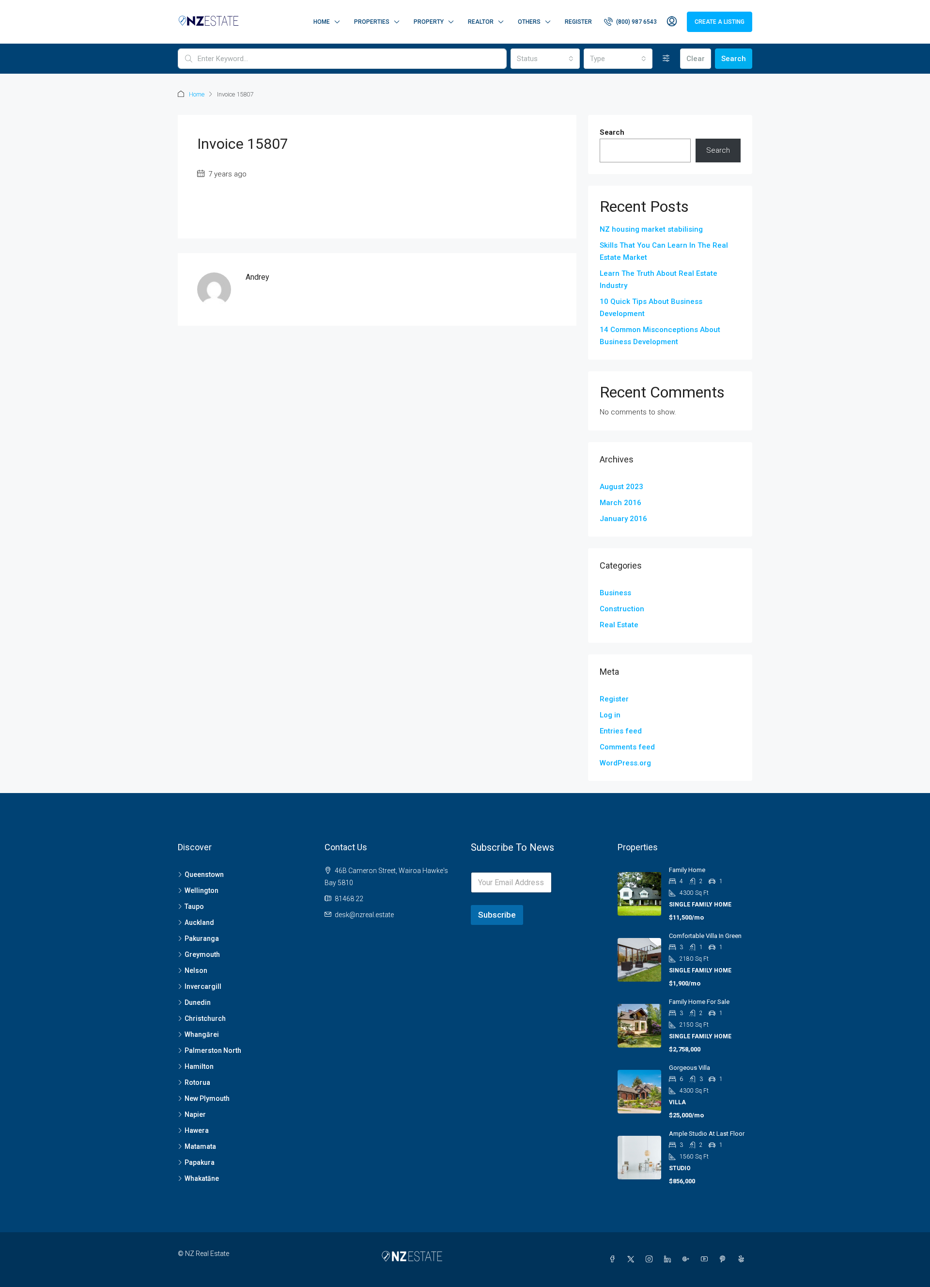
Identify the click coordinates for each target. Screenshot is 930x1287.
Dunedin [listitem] (198, 1002)
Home (321, 21)
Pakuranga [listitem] (202, 938)
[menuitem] (630, 22)
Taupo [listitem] (194, 906)
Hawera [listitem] (197, 1130)
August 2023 (621, 486)
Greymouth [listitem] (202, 954)
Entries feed (621, 731)
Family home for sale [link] (699, 1001)
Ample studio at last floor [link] (706, 1133)
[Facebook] (614, 1259)
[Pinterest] (724, 1259)
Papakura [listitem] (200, 1162)
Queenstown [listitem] (204, 874)
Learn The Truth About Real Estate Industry (658, 279)
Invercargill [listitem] (203, 986)
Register (578, 21)
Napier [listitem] (195, 1114)
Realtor (481, 21)
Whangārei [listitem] (202, 1034)
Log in (610, 715)
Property (429, 21)
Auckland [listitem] (199, 922)
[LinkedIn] (669, 1259)
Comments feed (627, 747)
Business (615, 592)
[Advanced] (666, 58)
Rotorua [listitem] (197, 1082)
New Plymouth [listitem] (207, 1098)
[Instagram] (651, 1259)
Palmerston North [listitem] (213, 1050)
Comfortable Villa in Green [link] (705, 935)
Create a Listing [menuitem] (719, 21)
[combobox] (545, 58)
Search (733, 58)
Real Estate (619, 624)
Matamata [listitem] (200, 1146)
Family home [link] (687, 870)
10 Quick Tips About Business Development (651, 307)
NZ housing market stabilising (651, 229)
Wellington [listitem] (201, 890)
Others (529, 21)
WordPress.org (625, 763)
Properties (371, 21)
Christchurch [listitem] (205, 1018)
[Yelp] (743, 1259)
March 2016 (620, 502)
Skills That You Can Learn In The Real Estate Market (664, 251)
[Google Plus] (687, 1259)
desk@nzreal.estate (364, 915)
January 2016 (623, 518)
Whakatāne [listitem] (202, 1178)
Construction (622, 608)
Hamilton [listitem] (199, 1066)
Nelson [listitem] (196, 970)
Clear (695, 58)
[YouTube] (706, 1259)
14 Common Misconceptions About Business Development (660, 335)
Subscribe (497, 915)
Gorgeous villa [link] (689, 1067)
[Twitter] (632, 1259)
